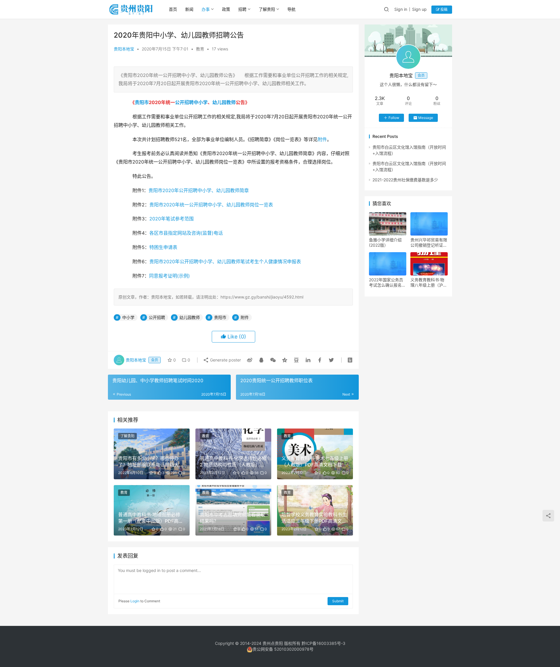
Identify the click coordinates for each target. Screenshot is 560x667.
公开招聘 (184, 102)
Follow (393, 117)
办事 (206, 9)
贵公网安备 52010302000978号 (283, 649)
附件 (322, 139)
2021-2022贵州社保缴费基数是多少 (405, 179)
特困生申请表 (163, 247)
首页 (173, 9)
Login (134, 601)
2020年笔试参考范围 (171, 219)
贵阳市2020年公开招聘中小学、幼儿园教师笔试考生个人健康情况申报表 (225, 261)
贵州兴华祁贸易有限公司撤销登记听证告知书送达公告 (428, 242)
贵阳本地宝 (124, 48)
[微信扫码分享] (273, 360)
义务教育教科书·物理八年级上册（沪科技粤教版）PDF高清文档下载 (428, 282)
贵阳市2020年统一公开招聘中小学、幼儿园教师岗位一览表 (211, 205)
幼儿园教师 (224, 102)
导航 (291, 9)
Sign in (400, 9)
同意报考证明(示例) (169, 276)
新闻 (189, 9)
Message (425, 117)
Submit (338, 601)
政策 (226, 9)
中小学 (201, 102)
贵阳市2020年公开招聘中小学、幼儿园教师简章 (198, 190)
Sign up (419, 9)
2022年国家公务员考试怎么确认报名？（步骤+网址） (387, 282)
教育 (200, 48)
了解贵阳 (267, 9)
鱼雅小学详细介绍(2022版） (385, 242)
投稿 (443, 9)
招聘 (242, 9)
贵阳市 (142, 102)
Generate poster (225, 359)
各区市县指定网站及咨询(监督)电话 (186, 233)
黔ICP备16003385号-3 (323, 643)
